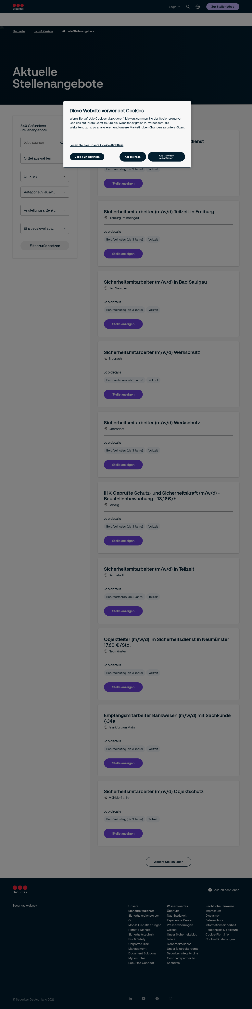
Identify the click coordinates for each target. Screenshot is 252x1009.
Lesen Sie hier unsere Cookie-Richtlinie (96, 145)
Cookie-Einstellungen (87, 156)
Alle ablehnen (133, 156)
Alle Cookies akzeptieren (166, 156)
